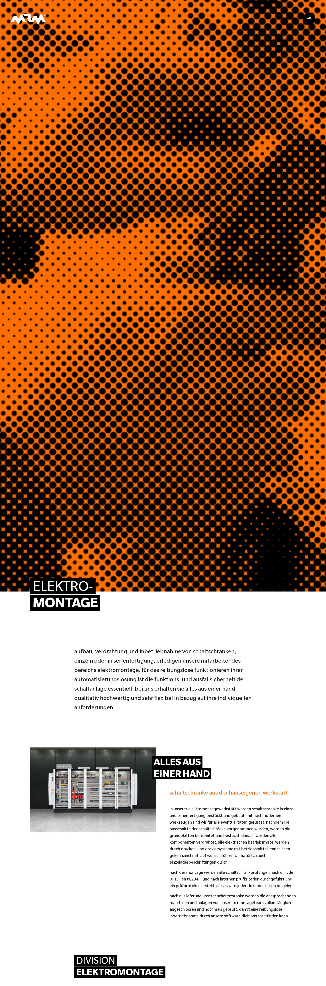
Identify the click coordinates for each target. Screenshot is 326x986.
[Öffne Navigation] (309, 18)
